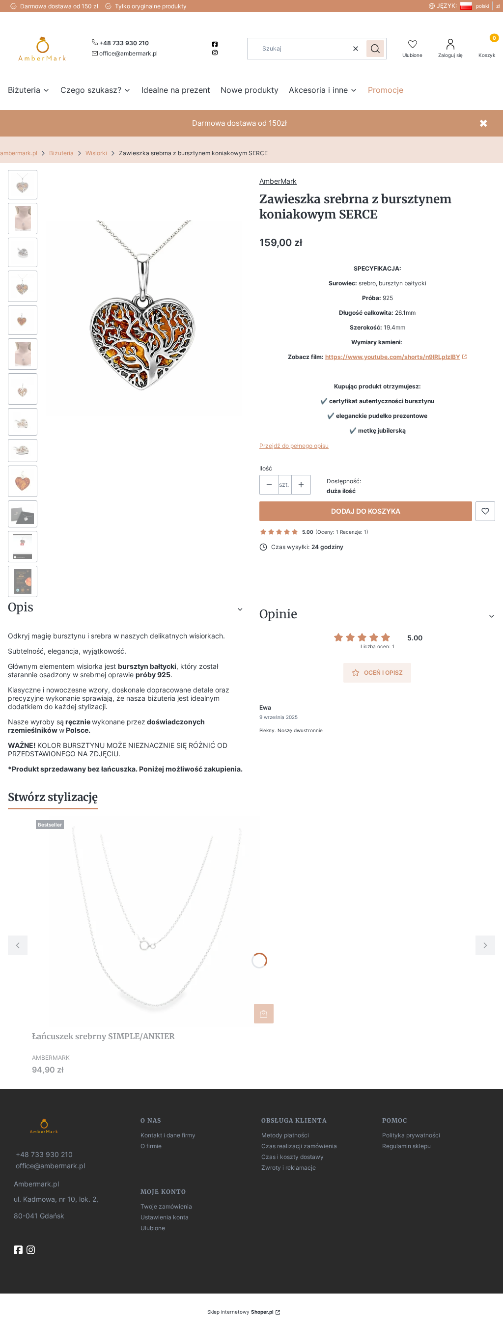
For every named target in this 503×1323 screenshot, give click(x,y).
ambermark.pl (18, 153)
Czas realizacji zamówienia (299, 1146)
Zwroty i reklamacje (288, 1167)
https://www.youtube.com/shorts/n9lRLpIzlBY (392, 356)
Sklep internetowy (240, 1312)
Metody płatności (285, 1135)
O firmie (151, 1146)
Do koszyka (264, 1013)
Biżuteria (61, 153)
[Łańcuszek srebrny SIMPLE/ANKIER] (155, 921)
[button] (375, 48)
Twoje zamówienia (166, 1206)
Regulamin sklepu (406, 1146)
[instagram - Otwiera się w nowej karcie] (216, 52)
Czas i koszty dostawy (292, 1156)
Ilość (265, 468)
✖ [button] (483, 123)
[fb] (19, 1250)
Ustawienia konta (164, 1217)
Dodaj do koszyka (365, 511)
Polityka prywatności (411, 1135)
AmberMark (278, 181)
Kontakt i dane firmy (168, 1135)
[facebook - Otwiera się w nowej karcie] (216, 44)
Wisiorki (96, 153)
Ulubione (152, 1228)
